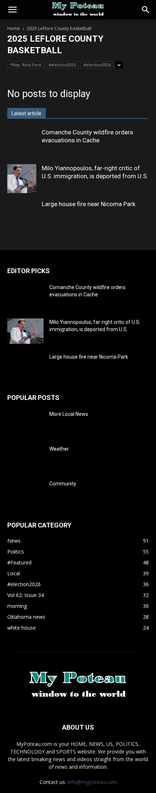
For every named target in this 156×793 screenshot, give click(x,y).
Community (62, 484)
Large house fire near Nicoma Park (88, 204)
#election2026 (97, 64)
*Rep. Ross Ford (25, 64)
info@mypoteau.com (92, 782)
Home (13, 28)
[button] (12, 10)
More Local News (68, 414)
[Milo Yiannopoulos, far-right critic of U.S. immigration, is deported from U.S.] (21, 178)
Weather (59, 449)
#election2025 (62, 64)
